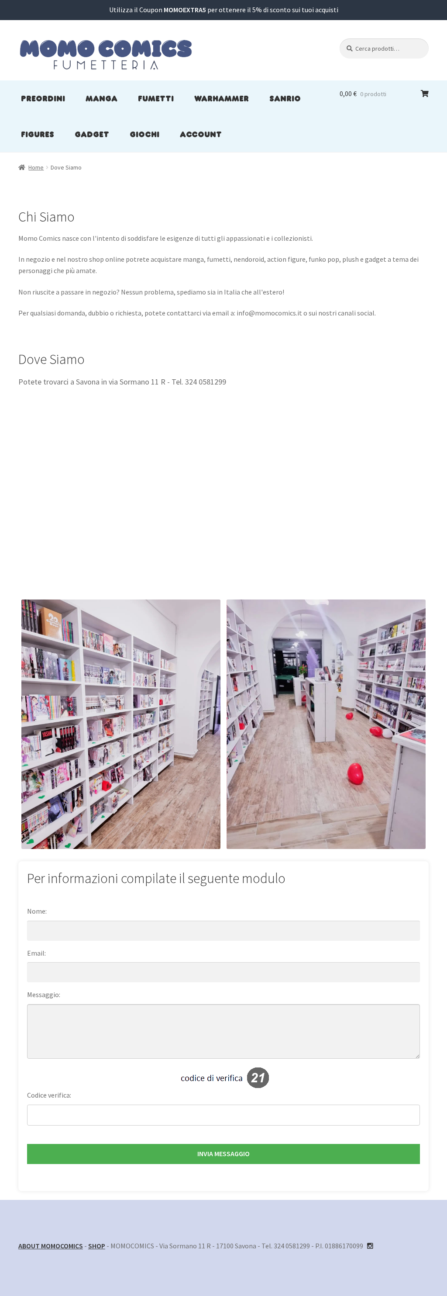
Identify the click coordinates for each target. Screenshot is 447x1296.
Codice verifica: (49, 1095)
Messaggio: (43, 994)
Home (36, 167)
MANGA (101, 98)
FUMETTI (156, 98)
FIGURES (37, 134)
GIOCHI (144, 134)
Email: (36, 953)
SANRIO (285, 98)
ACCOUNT (201, 134)
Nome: (37, 911)
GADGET (92, 134)
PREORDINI (43, 98)
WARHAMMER (221, 98)
